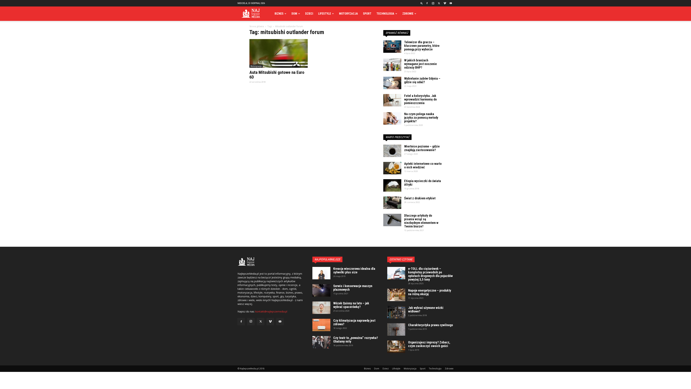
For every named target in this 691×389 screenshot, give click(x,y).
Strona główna (256, 26)
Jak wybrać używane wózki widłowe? (425, 309)
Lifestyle (324, 13)
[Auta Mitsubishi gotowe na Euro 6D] (278, 53)
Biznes (279, 13)
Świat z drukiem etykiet (419, 198)
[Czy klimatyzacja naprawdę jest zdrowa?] (321, 325)
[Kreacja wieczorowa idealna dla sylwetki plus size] (321, 273)
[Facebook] (427, 3)
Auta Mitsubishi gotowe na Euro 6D (276, 75)
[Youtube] (450, 3)
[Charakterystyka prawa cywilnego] (396, 329)
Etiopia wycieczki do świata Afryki (422, 182)
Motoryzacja (348, 13)
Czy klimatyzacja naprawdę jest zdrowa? (354, 322)
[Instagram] (433, 3)
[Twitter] (439, 3)
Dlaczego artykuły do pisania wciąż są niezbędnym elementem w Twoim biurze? (421, 221)
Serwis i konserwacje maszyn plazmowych (352, 287)
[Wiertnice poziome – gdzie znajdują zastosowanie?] (392, 151)
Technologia (385, 13)
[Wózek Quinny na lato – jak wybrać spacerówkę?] (321, 307)
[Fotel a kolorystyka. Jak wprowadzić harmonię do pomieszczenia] (392, 100)
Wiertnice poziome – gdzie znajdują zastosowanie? (422, 148)
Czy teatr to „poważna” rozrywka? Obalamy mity (355, 339)
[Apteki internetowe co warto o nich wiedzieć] (392, 168)
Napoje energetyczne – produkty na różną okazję (429, 292)
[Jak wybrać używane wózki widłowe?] (396, 312)
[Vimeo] (445, 3)
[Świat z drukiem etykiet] (392, 202)
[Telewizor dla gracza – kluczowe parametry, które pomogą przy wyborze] (392, 46)
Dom (294, 13)
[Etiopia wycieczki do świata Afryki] (392, 185)
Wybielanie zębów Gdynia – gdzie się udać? (422, 80)
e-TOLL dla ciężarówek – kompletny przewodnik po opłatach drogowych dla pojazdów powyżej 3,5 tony (430, 274)
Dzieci (309, 13)
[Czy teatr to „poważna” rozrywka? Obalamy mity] (321, 342)
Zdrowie (407, 13)
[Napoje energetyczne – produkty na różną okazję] (396, 295)
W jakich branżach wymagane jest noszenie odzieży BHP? (420, 63)
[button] (421, 3)
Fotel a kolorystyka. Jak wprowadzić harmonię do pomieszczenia (420, 99)
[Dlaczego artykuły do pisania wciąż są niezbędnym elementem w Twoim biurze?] (392, 220)
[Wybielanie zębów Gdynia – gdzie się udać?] (392, 83)
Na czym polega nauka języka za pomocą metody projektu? (421, 117)
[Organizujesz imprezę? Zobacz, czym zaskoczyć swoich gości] (396, 347)
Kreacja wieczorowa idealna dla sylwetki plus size (354, 270)
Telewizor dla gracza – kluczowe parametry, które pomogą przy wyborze (421, 45)
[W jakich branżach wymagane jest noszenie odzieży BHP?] (392, 65)
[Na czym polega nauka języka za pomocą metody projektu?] (392, 118)
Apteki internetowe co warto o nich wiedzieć (423, 165)
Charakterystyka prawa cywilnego (430, 325)
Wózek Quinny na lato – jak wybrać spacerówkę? (351, 305)
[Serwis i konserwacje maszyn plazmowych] (321, 290)
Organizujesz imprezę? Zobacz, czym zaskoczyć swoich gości (429, 344)
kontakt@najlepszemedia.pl (271, 311)
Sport (367, 13)
